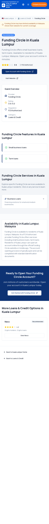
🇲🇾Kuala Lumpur (8, 18)
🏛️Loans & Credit (24, 18)
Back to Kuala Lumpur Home (16, 352)
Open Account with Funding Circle (18, 71)
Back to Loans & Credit (14, 358)
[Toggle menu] (28, 4)
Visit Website (10, 78)
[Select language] (23, 4)
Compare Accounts (39, 4)
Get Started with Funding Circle (23, 293)
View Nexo (24, 335)
